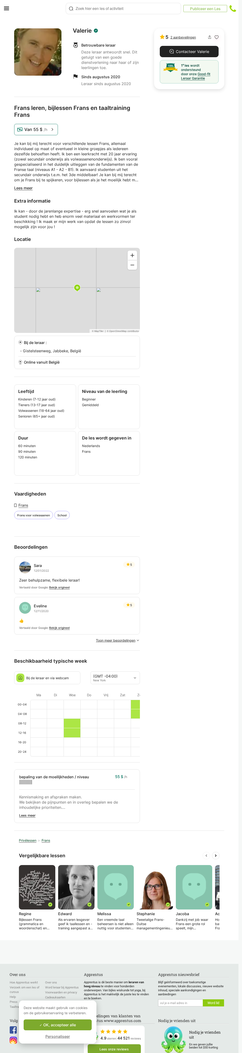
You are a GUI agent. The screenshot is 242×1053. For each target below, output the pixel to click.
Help (13, 997)
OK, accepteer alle (59, 1025)
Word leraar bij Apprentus (62, 987)
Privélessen (27, 840)
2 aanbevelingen (183, 37)
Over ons (51, 982)
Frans (23, 505)
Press (13, 1002)
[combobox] (123, 8)
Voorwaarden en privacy (61, 992)
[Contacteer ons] (232, 8)
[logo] (39, 8)
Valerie (82, 31)
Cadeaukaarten (55, 997)
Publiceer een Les (205, 8)
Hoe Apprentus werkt (24, 982)
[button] (217, 37)
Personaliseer (57, 1036)
